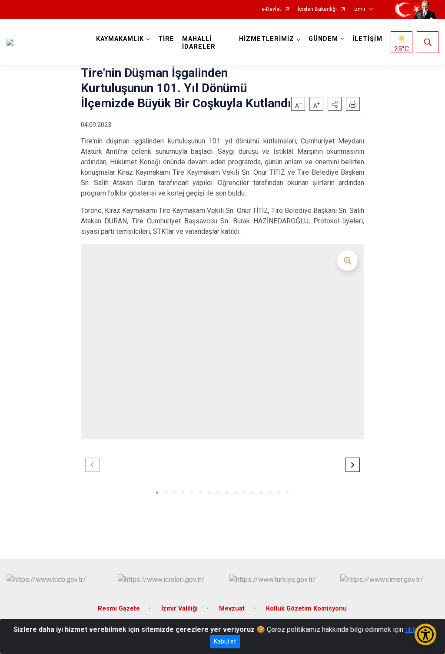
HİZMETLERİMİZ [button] (266, 39)
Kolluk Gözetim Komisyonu (306, 608)
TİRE (166, 39)
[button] (335, 104)
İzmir (359, 9)
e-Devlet (271, 9)
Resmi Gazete (119, 608)
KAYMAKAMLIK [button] (120, 39)
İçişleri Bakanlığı (317, 9)
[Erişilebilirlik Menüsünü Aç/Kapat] (425, 634)
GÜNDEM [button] (323, 39)
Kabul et (225, 641)
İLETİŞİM (367, 39)
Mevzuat (232, 608)
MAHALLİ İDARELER (199, 42)
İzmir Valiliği (179, 608)
